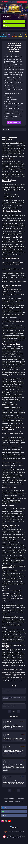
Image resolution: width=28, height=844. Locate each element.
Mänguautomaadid (9, 798)
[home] (4, 2)
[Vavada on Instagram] (2, 821)
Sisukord (17, 801)
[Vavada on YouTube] (9, 821)
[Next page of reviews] (18, 790)
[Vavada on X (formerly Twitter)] (6, 821)
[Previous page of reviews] (9, 790)
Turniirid (11, 801)
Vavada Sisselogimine (14, 122)
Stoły (5, 801)
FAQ (23, 801)
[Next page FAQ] (18, 711)
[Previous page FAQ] (9, 711)
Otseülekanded (20, 798)
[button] (26, 8)
